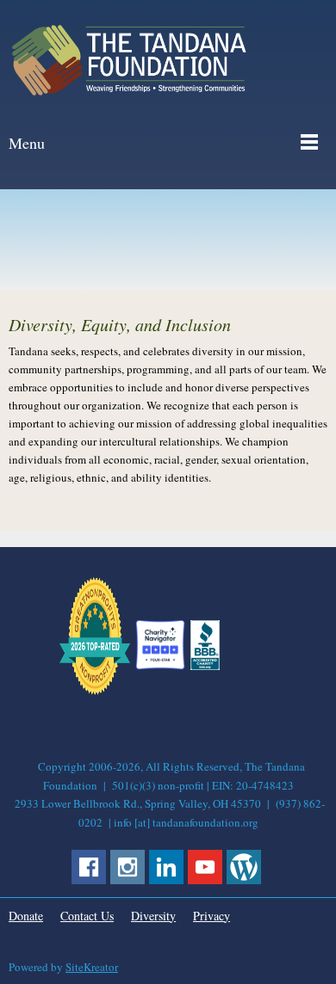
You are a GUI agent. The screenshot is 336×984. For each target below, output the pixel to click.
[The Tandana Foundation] (129, 60)
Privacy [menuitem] (211, 915)
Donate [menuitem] (26, 915)
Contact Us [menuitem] (87, 915)
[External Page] (205, 665)
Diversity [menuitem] (153, 915)
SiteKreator (91, 967)
